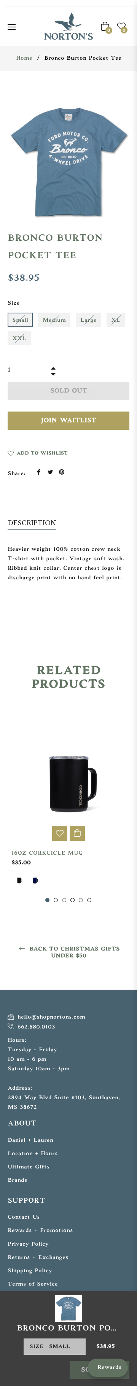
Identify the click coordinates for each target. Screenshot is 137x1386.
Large (88, 320)
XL (115, 320)
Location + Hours (33, 1154)
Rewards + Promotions (40, 1230)
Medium (54, 320)
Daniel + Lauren (30, 1140)
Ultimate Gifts (29, 1167)
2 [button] (56, 900)
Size (14, 303)
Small (20, 320)
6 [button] (89, 900)
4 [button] (72, 900)
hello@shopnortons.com (50, 1017)
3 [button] (64, 900)
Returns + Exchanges (38, 1257)
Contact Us (24, 1217)
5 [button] (81, 900)
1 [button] (47, 900)
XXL (19, 339)
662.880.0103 (35, 1027)
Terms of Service (33, 1284)
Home (24, 58)
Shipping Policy (30, 1271)
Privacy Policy (28, 1244)
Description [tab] (32, 523)
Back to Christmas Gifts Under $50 (73, 952)
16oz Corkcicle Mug (47, 853)
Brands (17, 1180)
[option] (68, 804)
